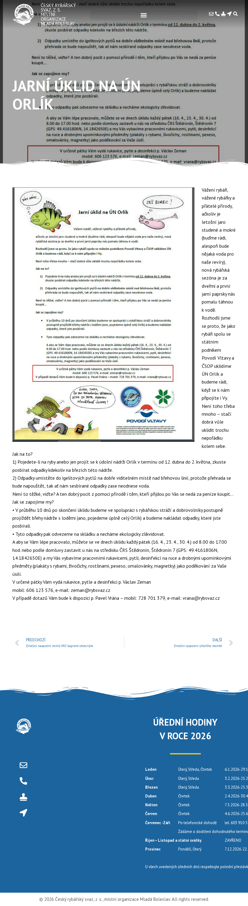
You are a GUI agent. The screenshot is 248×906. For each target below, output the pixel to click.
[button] (143, 15)
